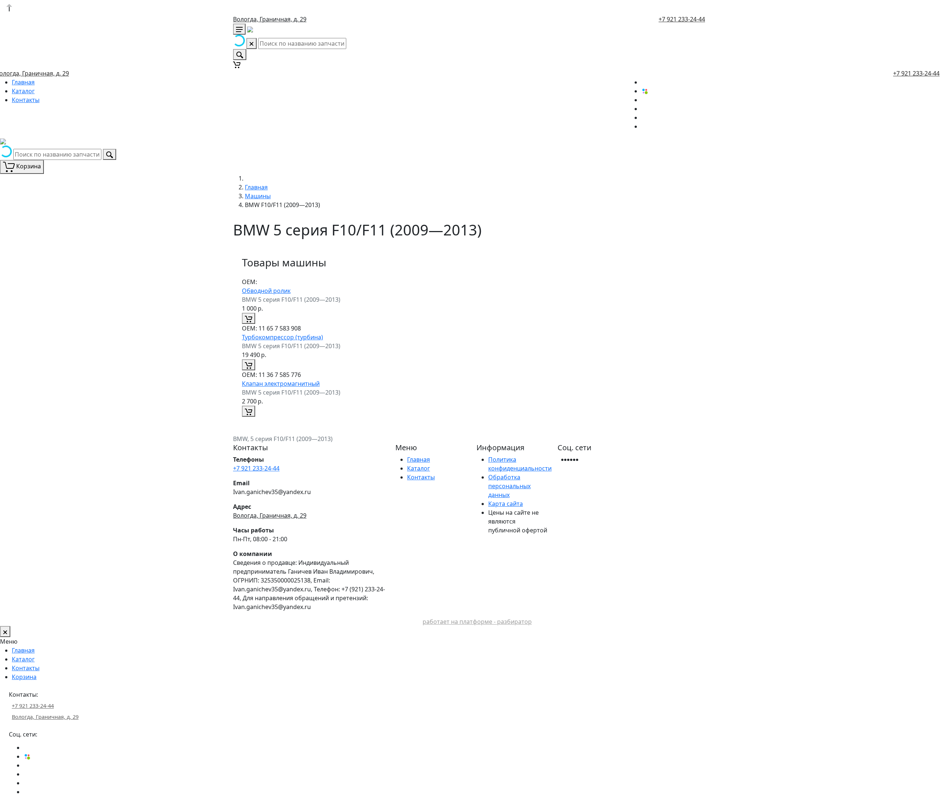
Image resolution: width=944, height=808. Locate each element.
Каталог (23, 91)
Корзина (24, 677)
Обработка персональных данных (509, 486)
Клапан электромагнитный (281, 383)
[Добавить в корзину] (248, 318)
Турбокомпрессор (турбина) (282, 337)
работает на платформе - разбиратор (477, 622)
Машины (258, 196)
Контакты (25, 100)
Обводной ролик (266, 291)
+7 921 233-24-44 (682, 19)
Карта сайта (505, 504)
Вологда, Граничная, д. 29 (269, 19)
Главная (23, 82)
